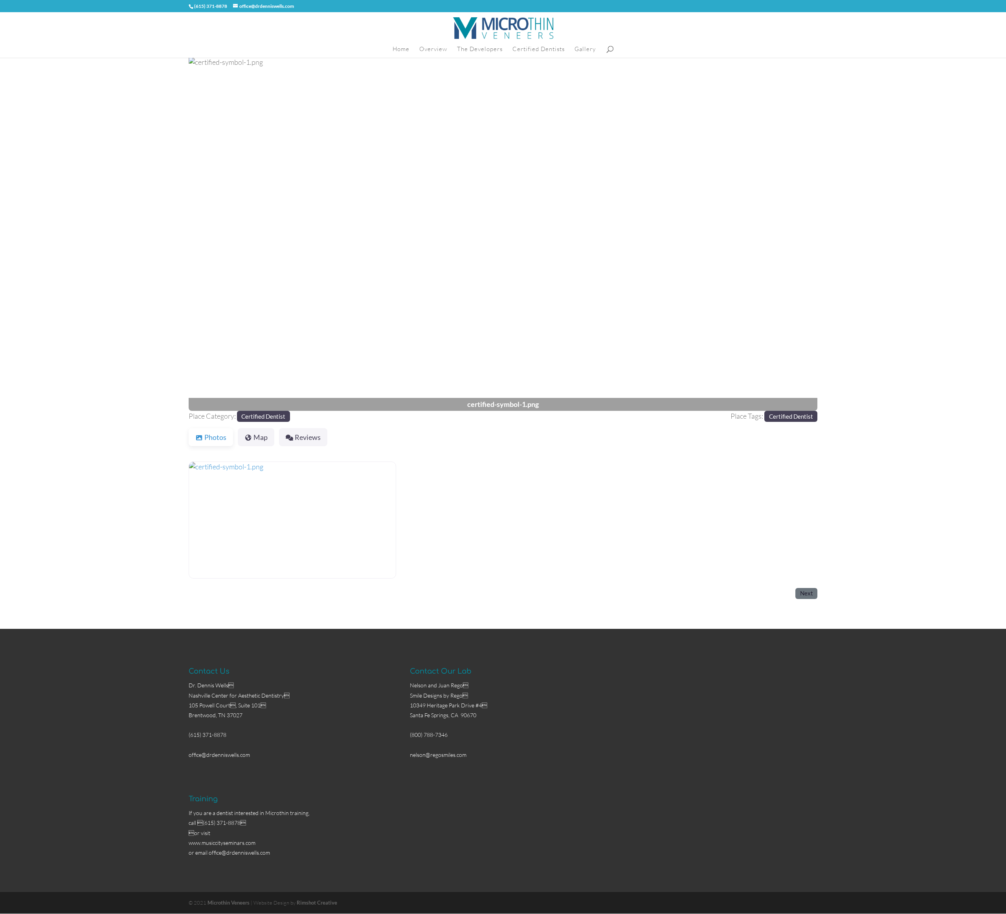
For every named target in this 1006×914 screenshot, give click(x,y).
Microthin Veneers (228, 902)
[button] (236, 234)
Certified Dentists (538, 49)
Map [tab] (260, 437)
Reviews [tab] (308, 437)
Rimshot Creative (317, 902)
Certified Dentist (263, 416)
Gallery (585, 49)
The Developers (480, 49)
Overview (433, 49)
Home (401, 49)
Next (806, 593)
